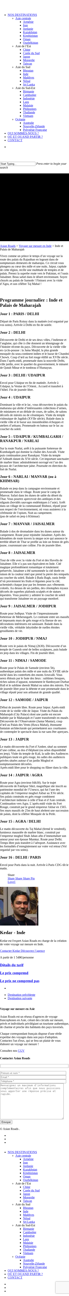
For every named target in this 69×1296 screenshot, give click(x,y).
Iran (25, 1162)
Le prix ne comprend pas (19, 981)
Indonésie (29, 1235)
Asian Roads (8, 246)
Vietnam (28, 1253)
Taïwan (27, 1201)
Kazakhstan (30, 1169)
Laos (26, 1239)
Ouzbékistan (30, 1180)
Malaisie (28, 1242)
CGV (21, 1050)
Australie (28, 1260)
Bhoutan (28, 1207)
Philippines (29, 1246)
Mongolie (29, 1197)
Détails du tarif (11, 965)
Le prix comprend (14, 973)
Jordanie (28, 1166)
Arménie (28, 1159)
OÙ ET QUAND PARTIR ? (25, 1274)
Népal (26, 1218)
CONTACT (15, 1277)
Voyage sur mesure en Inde (35, 246)
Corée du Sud (31, 1190)
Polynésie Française (35, 1267)
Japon (26, 1194)
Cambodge (29, 1232)
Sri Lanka (29, 1221)
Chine (26, 1187)
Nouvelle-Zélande (34, 1263)
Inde (25, 1211)
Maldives (28, 1214)
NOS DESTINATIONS (22, 1152)
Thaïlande (29, 1249)
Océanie (20, 1256)
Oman (26, 1176)
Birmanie (28, 1228)
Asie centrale (23, 1155)
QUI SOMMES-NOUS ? (23, 1270)
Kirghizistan (30, 1173)
